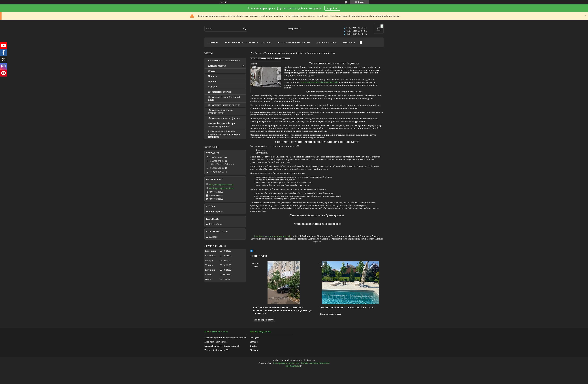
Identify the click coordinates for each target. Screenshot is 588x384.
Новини (212, 76)
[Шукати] (244, 29)
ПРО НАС (266, 42)
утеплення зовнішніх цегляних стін (319, 82)
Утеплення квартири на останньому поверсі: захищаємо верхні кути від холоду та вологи (283, 310)
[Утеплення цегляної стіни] (265, 77)
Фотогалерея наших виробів (224, 60)
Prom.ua (311, 360)
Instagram (255, 337)
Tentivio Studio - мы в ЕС (216, 350)
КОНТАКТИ (349, 42)
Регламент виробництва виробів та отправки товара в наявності (224, 134)
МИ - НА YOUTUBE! (326, 42)
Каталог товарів (217, 65)
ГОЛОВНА (213, 42)
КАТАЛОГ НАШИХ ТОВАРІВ (240, 42)
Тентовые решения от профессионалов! (225, 337)
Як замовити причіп (219, 91)
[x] (255, 251)
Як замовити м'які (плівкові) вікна (224, 98)
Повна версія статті (264, 319)
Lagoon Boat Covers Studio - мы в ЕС (221, 346)
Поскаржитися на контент (286, 363)
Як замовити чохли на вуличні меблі (220, 111)
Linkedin (254, 350)
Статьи (258, 53)
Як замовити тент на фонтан (224, 118)
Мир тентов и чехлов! (215, 341)
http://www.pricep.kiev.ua (221, 184)
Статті (211, 71)
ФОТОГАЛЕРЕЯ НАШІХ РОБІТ (293, 42)
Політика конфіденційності (315, 363)
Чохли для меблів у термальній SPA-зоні (347, 307)
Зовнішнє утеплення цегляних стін (272, 236)
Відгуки (212, 86)
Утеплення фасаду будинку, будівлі (284, 53)
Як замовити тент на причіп (224, 105)
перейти (332, 8)
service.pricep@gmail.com (221, 188)
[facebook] (251, 251)
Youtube (254, 341)
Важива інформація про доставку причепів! (221, 124)
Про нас (212, 81)
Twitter (253, 346)
